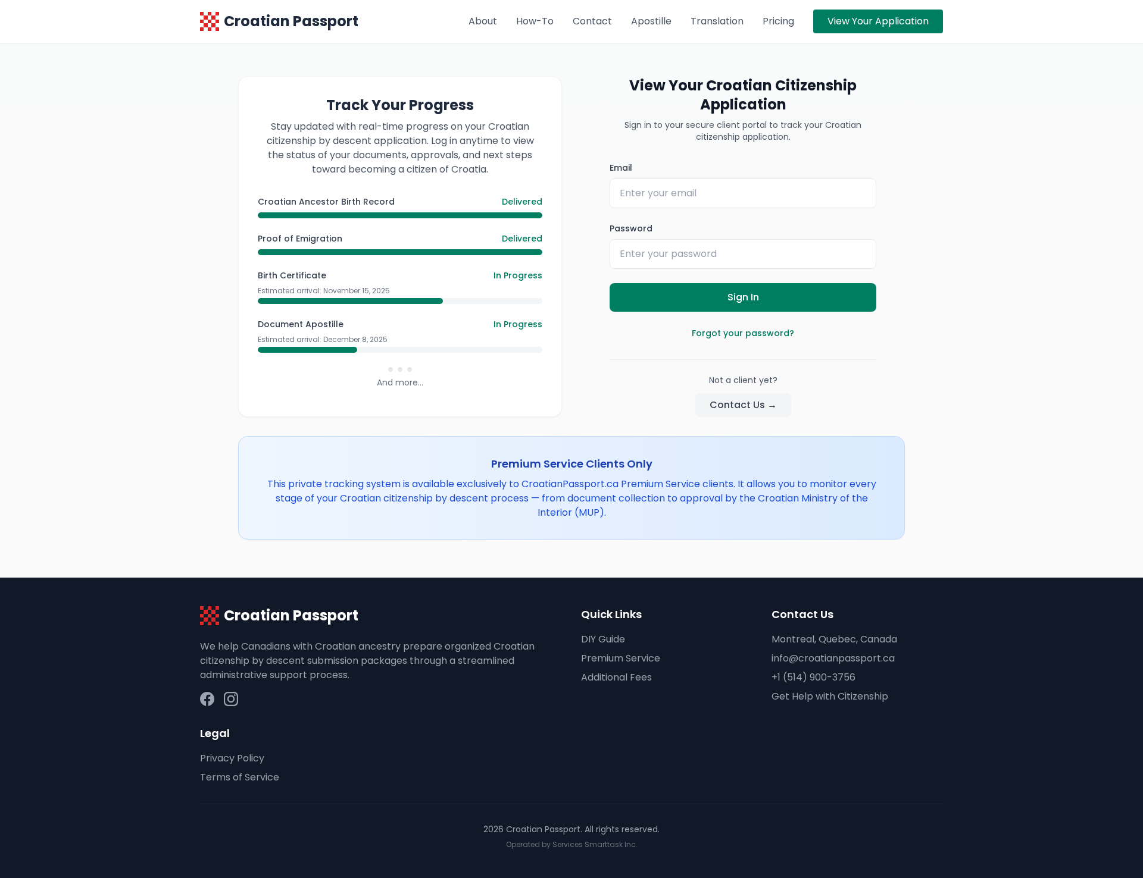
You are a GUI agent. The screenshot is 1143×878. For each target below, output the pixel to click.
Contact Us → (743, 405)
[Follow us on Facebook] (207, 699)
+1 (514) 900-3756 (813, 677)
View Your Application (878, 21)
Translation (717, 21)
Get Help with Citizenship (830, 696)
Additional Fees (616, 677)
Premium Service (620, 658)
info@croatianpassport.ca (833, 658)
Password (631, 228)
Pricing (778, 21)
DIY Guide (603, 639)
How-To (535, 21)
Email (621, 168)
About (483, 21)
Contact (592, 21)
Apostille (651, 21)
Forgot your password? (743, 333)
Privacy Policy (232, 758)
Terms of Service (239, 777)
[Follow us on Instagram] (231, 699)
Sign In (743, 297)
